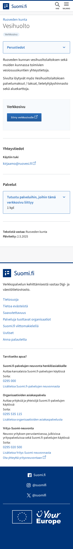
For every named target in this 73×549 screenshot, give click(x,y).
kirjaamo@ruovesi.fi (24, 163)
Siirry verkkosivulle (26, 117)
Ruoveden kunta (15, 19)
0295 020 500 (12, 447)
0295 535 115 (12, 414)
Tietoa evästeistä (15, 306)
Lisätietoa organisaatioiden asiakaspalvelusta (32, 419)
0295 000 (9, 380)
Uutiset (8, 332)
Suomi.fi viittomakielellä (21, 326)
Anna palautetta (15, 339)
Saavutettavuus (14, 312)
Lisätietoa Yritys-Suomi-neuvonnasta (27, 453)
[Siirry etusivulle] (18, 6)
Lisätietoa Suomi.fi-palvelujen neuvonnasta (31, 386)
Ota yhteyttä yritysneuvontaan (29, 458)
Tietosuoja (10, 299)
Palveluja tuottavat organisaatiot (27, 319)
